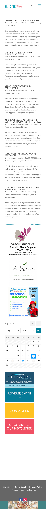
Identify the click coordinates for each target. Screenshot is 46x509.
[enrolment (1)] (23, 316)
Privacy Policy (36, 487)
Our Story (8, 487)
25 (12, 361)
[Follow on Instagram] (25, 500)
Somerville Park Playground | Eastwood (20, 155)
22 (33, 356)
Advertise (31, 490)
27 (23, 361)
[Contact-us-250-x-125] (19, 417)
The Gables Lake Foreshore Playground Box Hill (19, 53)
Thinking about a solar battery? (22, 20)
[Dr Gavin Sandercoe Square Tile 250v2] (23, 255)
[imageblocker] (19, 402)
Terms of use (18, 490)
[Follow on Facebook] (21, 500)
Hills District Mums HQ (15, 23)
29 (33, 361)
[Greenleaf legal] (23, 286)
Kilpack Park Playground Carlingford (18, 87)
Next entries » (36, 225)
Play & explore (10, 127)
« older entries (10, 225)
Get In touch (20, 487)
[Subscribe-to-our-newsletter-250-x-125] (19, 433)
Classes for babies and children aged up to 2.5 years (22, 188)
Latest (38, 23)
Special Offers (10, 26)
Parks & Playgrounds (12, 59)
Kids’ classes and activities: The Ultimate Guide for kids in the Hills (23, 121)
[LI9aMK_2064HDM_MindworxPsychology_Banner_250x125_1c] (19, 386)
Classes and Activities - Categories (17, 195)
